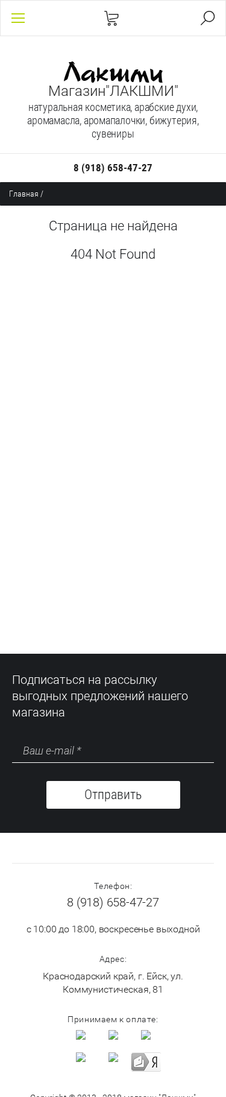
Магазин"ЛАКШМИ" (113, 91)
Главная (24, 193)
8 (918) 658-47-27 (113, 168)
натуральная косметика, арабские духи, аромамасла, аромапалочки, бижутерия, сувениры (112, 120)
